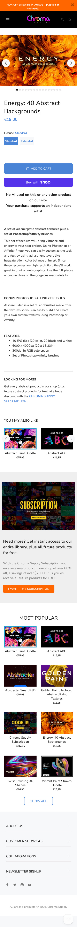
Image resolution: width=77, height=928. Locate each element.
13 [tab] (52, 90)
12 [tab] (49, 90)
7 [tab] (34, 90)
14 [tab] (54, 90)
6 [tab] (31, 90)
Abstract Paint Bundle (20, 453)
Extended (27, 141)
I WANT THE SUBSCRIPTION (28, 589)
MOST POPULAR (38, 618)
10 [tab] (43, 90)
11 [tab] (46, 90)
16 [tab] (60, 90)
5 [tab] (29, 90)
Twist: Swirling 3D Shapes (20, 783)
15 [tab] (57, 90)
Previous (6, 63)
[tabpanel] (38, 60)
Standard (11, 141)
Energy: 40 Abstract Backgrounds (57, 740)
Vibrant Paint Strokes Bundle (56, 783)
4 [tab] (26, 90)
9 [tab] (40, 90)
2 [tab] (20, 90)
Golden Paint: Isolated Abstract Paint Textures (56, 694)
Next (71, 63)
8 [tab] (37, 90)
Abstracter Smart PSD (20, 690)
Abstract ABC (56, 453)
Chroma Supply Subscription (20, 740)
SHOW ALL (38, 801)
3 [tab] (23, 90)
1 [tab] (17, 90)
